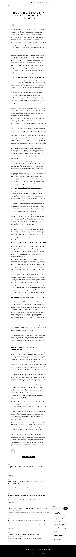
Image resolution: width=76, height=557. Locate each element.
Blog (29, 10)
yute (18, 449)
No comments (21, 485)
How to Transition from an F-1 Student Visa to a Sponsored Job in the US (60, 530)
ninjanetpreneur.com (38, 2)
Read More (11, 475)
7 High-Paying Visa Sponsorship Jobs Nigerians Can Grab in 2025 (26, 495)
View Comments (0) (28, 456)
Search (53, 506)
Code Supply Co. (42, 553)
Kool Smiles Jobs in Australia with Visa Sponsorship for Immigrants (26, 521)
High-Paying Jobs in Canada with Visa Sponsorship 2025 (24, 534)
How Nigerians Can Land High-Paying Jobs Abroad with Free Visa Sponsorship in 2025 (60, 526)
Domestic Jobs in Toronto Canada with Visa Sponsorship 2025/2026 (60, 516)
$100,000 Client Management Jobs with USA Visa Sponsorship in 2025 (28, 508)
